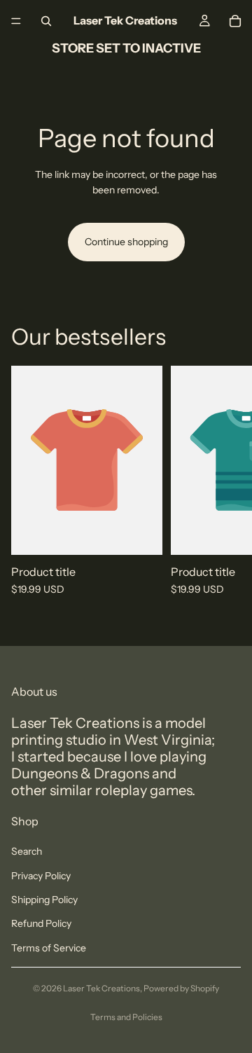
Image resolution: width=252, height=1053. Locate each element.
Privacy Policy (41, 875)
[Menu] (16, 21)
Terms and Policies (126, 1017)
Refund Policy (41, 923)
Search (26, 851)
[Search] (46, 21)
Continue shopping (126, 241)
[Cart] (235, 21)
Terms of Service (48, 948)
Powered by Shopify (181, 988)
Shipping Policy (44, 899)
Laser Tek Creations (101, 988)
